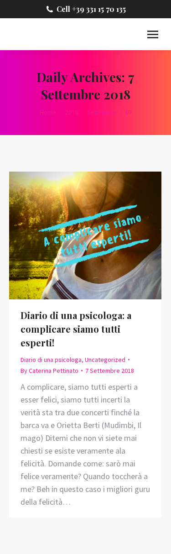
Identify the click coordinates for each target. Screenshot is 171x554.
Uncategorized (105, 359)
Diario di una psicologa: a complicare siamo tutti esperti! (76, 329)
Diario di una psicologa (51, 359)
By (49, 370)
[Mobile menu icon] (153, 34)
